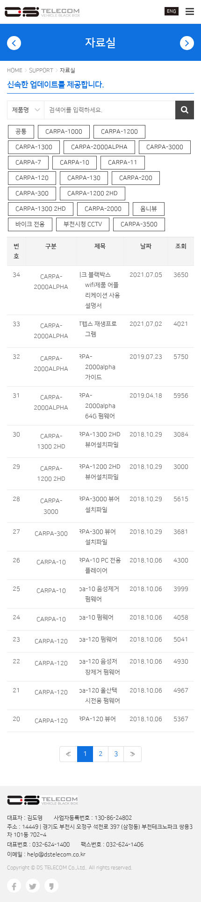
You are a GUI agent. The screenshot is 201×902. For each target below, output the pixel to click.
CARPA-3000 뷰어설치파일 (99, 504)
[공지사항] (187, 43)
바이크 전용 (30, 224)
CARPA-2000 (103, 208)
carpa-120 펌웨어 (98, 639)
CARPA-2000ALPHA (99, 147)
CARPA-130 (83, 178)
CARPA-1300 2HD (40, 208)
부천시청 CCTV (83, 224)
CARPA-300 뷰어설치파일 (97, 536)
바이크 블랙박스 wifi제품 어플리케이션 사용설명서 (99, 290)
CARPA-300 (32, 193)
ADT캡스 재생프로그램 (98, 329)
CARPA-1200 (119, 131)
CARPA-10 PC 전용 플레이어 (100, 565)
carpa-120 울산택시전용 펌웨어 (99, 695)
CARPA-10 (74, 162)
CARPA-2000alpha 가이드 (97, 367)
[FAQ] (14, 43)
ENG (171, 11)
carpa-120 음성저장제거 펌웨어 (99, 666)
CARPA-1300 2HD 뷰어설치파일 (100, 439)
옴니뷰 (148, 208)
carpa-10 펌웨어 (96, 617)
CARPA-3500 (139, 224)
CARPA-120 (32, 178)
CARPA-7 (28, 162)
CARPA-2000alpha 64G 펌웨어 (97, 405)
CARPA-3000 (164, 147)
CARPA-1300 (33, 147)
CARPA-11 (122, 162)
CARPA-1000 (63, 131)
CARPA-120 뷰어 (97, 719)
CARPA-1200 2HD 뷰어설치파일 (100, 471)
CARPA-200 (135, 178)
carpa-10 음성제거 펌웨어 (99, 594)
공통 (21, 131)
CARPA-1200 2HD (92, 193)
